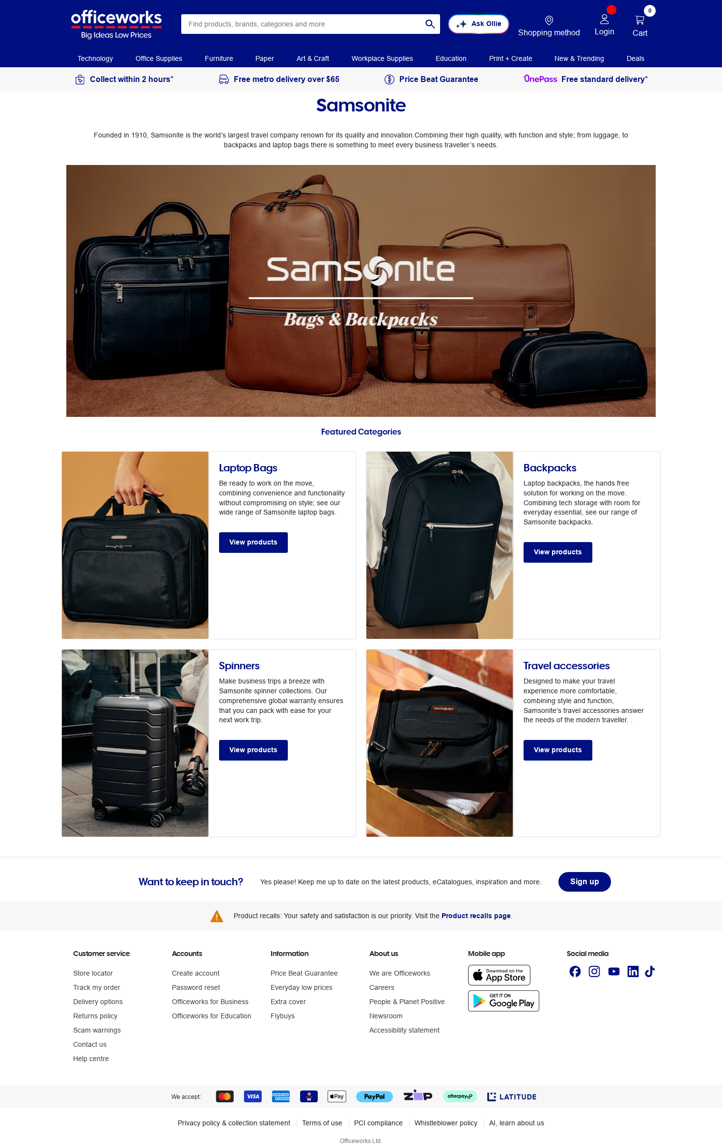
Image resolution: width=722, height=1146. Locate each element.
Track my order (96, 987)
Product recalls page (476, 916)
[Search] (430, 24)
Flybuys (283, 1016)
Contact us (90, 1044)
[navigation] (95, 58)
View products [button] (253, 542)
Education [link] (451, 58)
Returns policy (95, 1016)
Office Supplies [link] (159, 58)
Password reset (196, 987)
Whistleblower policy (446, 1123)
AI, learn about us (516, 1123)
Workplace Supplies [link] (382, 58)
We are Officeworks (399, 973)
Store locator (93, 973)
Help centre (91, 1059)
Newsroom (386, 1016)
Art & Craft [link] (313, 58)
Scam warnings (97, 1030)
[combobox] (310, 24)
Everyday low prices (302, 987)
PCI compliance (378, 1123)
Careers (381, 987)
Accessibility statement (404, 1030)
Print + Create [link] (510, 58)
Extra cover (288, 1002)
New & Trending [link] (579, 58)
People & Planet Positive (407, 1002)
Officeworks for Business (210, 1002)
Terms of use (322, 1123)
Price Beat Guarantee (304, 973)
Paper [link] (264, 58)
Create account (196, 973)
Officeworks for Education (211, 1016)
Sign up (584, 881)
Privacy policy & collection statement (234, 1123)
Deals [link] (635, 58)
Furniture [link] (219, 58)
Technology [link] (95, 58)
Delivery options (98, 1002)
